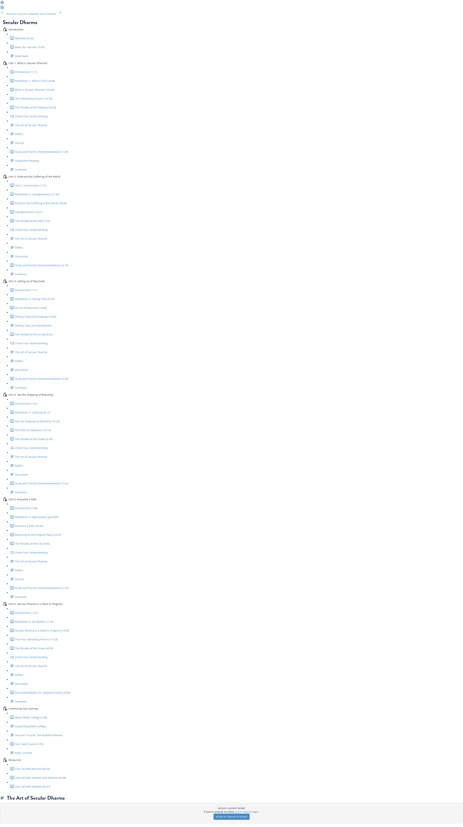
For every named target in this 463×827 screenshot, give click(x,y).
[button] (2, 3)
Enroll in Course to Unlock (231, 816)
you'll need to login (246, 811)
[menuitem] (2, 8)
